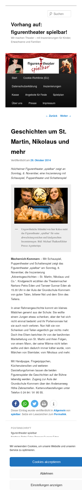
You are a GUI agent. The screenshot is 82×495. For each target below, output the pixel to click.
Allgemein (60, 410)
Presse (33, 103)
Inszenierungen (52, 86)
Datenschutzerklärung (24, 86)
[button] (15, 403)
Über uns (17, 103)
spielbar (16, 414)
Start (14, 77)
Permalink (60, 414)
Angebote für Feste (36, 94)
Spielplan (58, 94)
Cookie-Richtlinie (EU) (36, 77)
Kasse (15, 94)
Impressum (49, 103)
